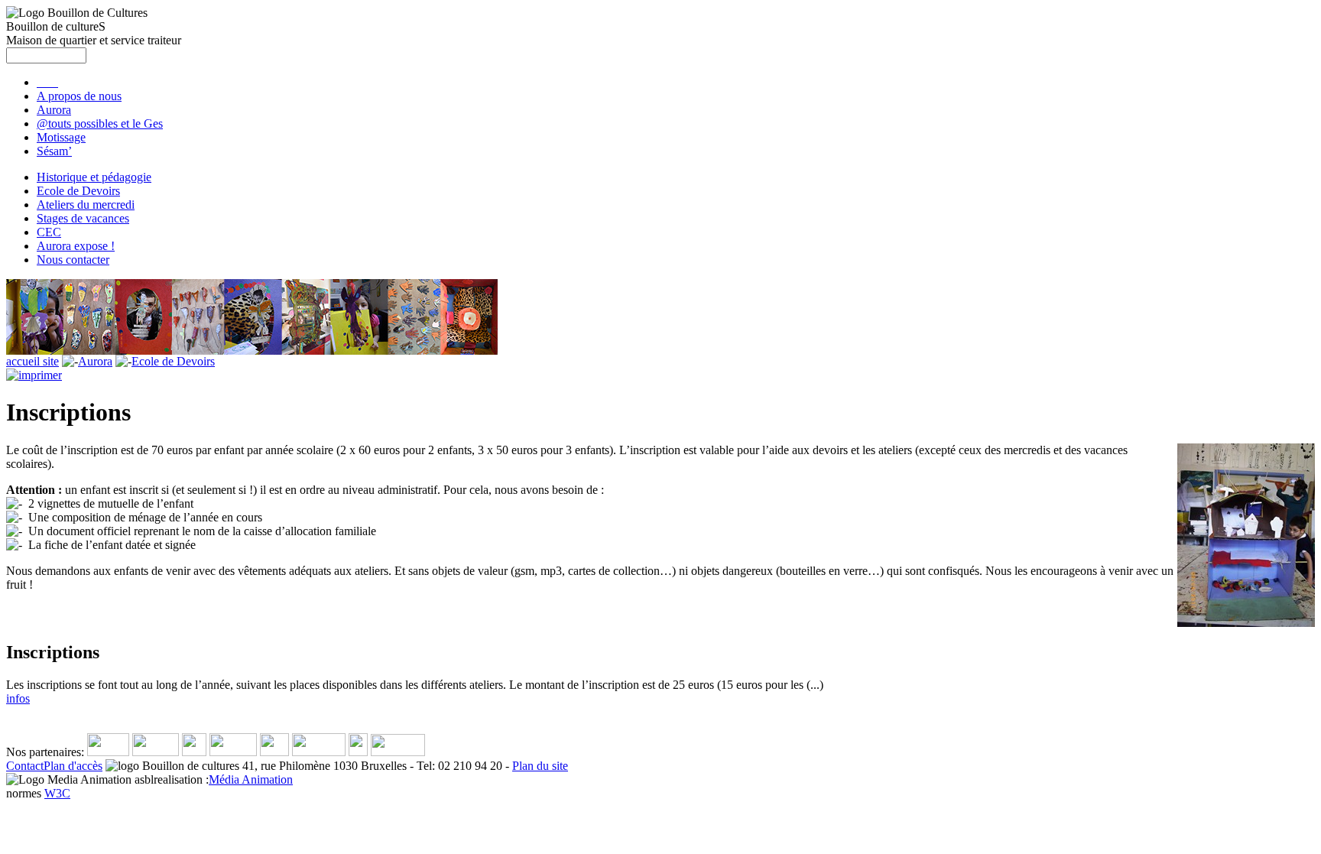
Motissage (61, 137)
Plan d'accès (73, 765)
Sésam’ (54, 150)
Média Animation (251, 779)
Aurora (54, 109)
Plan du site (540, 765)
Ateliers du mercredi (86, 204)
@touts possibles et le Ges (100, 123)
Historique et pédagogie (94, 176)
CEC (49, 232)
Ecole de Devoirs (78, 190)
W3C (57, 793)
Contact (25, 765)
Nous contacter (73, 259)
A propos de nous (79, 95)
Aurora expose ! (76, 245)
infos (18, 698)
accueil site (32, 361)
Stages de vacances (83, 218)
